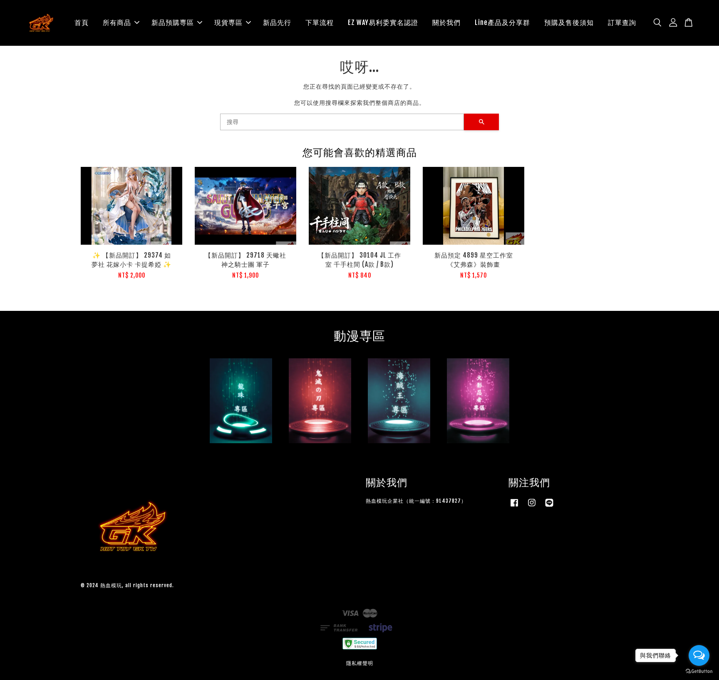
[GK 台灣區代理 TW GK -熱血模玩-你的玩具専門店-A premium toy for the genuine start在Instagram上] (532, 507)
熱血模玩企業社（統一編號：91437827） (416, 501)
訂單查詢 (622, 22)
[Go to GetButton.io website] (699, 671)
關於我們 (446, 22)
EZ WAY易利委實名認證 (383, 22)
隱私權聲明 (359, 663)
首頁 (81, 22)
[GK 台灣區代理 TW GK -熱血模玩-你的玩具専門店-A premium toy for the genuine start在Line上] (549, 507)
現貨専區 (228, 22)
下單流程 (319, 22)
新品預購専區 (172, 22)
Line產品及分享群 (502, 22)
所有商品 (117, 22)
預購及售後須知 (569, 22)
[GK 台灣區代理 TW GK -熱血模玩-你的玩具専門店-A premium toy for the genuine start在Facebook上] (514, 507)
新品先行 (277, 22)
